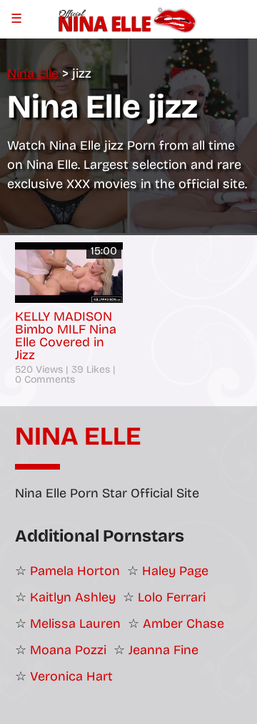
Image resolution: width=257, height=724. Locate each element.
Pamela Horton (75, 571)
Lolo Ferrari (172, 597)
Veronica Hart (71, 676)
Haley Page (175, 571)
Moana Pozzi (68, 650)
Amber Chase (183, 623)
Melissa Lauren (75, 623)
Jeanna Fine (163, 650)
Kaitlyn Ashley (73, 597)
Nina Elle (78, 437)
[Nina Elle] (128, 19)
